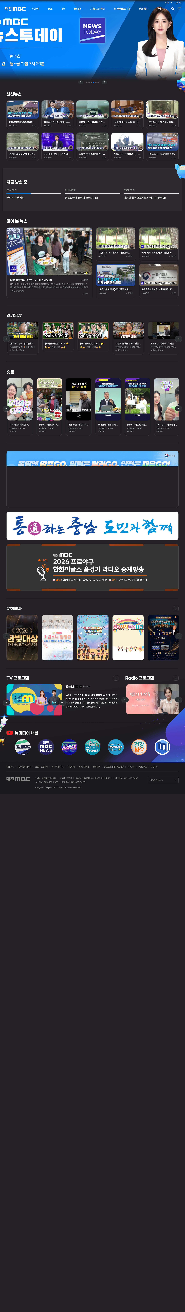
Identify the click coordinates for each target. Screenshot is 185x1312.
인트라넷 (154, 767)
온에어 (35, 8)
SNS (167, 3)
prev (80, 82)
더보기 (175, 608)
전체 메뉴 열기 (179, 8)
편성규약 (131, 767)
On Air (178, 3)
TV (63, 8)
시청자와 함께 (97, 8)
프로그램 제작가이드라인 (114, 767)
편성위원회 (142, 767)
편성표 (161, 8)
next (104, 82)
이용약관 (9, 767)
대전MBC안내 (122, 8)
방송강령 (96, 767)
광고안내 (71, 767)
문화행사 (143, 8)
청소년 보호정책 (41, 767)
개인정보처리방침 (24, 767)
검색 (172, 9)
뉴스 (50, 8)
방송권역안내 (84, 767)
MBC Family (156, 780)
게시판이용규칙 (58, 767)
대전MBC (15, 9)
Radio (77, 8)
